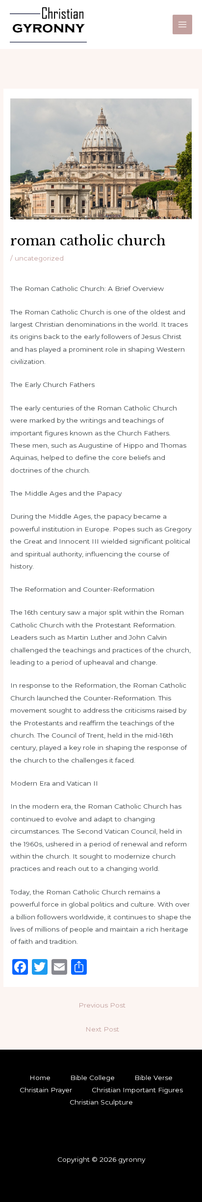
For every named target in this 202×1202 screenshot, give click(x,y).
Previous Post (102, 1005)
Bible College (92, 1078)
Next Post (102, 1029)
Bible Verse (153, 1078)
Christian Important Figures (137, 1090)
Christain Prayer (46, 1090)
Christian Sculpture (101, 1102)
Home (39, 1078)
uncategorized (39, 258)
